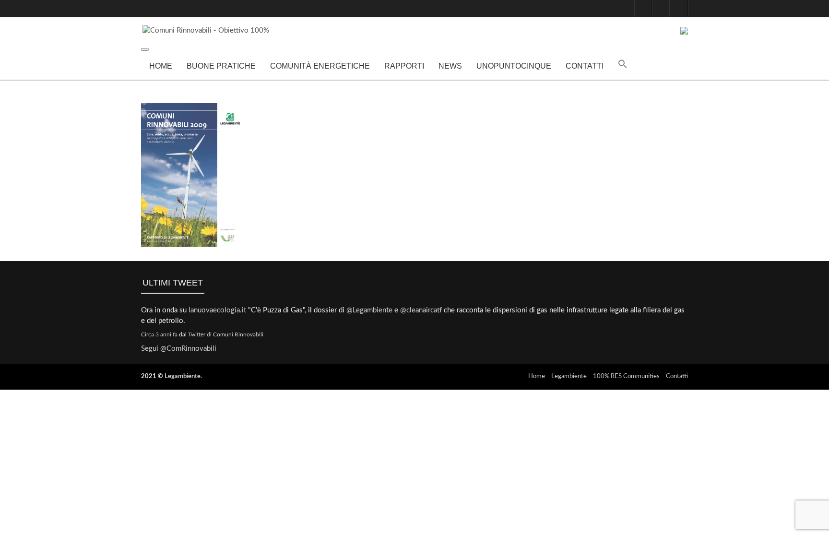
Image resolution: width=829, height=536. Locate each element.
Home (160, 66)
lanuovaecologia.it (217, 310)
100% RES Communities (626, 376)
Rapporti (404, 66)
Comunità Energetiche (320, 66)
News (450, 66)
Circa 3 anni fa (159, 334)
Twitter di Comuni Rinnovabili (225, 334)
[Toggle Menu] (145, 49)
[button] (622, 66)
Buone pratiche (221, 66)
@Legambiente (369, 310)
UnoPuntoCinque (513, 66)
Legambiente (183, 376)
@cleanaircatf (421, 310)
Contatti (585, 66)
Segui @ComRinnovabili (178, 348)
